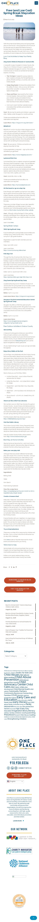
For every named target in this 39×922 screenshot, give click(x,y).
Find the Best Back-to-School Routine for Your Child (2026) (18, 622)
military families (9, 713)
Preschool (9, 715)
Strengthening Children (16, 719)
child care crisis (17, 687)
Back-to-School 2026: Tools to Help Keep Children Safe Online (19, 606)
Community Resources (13, 693)
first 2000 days (18, 706)
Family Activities (14, 704)
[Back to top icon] (33, 918)
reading (32, 715)
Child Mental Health (22, 689)
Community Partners (18, 691)
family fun (22, 704)
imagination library (20, 711)
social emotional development (19, 717)
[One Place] (10, 2)
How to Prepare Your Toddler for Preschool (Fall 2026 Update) (19, 631)
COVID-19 (15, 695)
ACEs (5, 670)
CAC (31, 673)
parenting (31, 713)
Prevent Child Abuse (21, 715)
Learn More (17, 821)
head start (13, 708)
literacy (31, 711)
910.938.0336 (19, 763)
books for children (10, 673)
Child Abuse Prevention (17, 678)
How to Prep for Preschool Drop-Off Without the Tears (19, 639)
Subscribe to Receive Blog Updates (20, 580)
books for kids (22, 673)
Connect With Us (24, 768)
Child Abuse (11, 674)
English (12, 781)
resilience (7, 717)
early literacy (20, 702)
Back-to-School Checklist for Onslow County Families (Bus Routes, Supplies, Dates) (19, 614)
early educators (22, 700)
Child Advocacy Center (15, 683)
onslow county (21, 713)
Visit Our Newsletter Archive (20, 589)
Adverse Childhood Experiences (16, 670)
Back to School (28, 670)
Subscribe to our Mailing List (19, 775)
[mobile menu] (36, 3)
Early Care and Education (19, 698)
